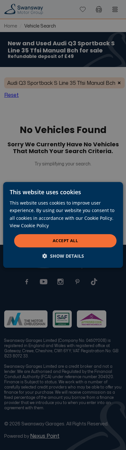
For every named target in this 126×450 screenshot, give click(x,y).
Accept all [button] (65, 240)
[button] (63, 256)
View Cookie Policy (29, 225)
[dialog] (63, 225)
